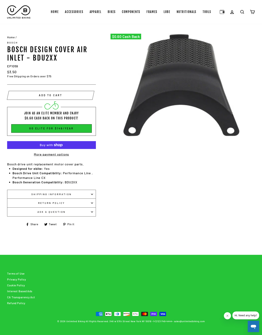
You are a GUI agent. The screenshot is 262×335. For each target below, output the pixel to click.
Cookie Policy (16, 285)
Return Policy (51, 202)
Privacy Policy (16, 279)
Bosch (12, 42)
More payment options (51, 154)
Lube (167, 12)
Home (55, 12)
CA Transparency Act (21, 297)
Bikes (112, 12)
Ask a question (51, 211)
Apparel (95, 12)
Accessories (74, 12)
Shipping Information (51, 194)
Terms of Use (16, 273)
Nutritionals (186, 12)
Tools (207, 12)
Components (131, 12)
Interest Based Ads (19, 291)
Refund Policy (16, 303)
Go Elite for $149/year (51, 128)
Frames (152, 12)
